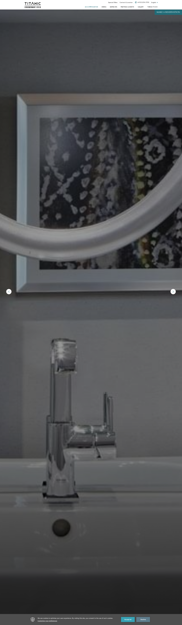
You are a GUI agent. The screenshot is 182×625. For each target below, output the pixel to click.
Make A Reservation (168, 12)
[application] (91, 619)
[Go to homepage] (33, 5)
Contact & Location (126, 2)
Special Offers (112, 2)
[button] (8, 291)
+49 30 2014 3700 (143, 2)
